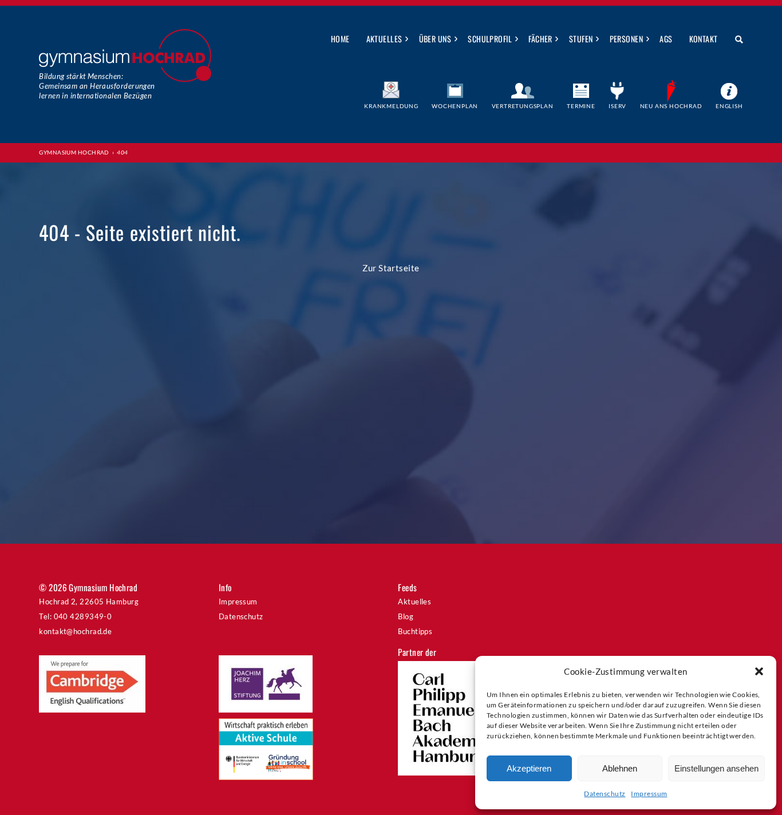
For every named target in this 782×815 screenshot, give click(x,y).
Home (340, 39)
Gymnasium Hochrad (74, 152)
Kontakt (703, 39)
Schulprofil (490, 39)
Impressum (649, 793)
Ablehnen (619, 768)
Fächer (540, 39)
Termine (581, 105)
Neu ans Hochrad (671, 105)
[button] (759, 671)
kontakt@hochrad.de (75, 631)
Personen (626, 39)
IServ (617, 105)
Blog (405, 616)
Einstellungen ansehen (716, 768)
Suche (734, 39)
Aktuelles (384, 39)
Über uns (435, 39)
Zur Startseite (390, 268)
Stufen (581, 39)
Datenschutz (604, 793)
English (729, 105)
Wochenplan (455, 105)
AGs (665, 39)
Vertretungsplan (523, 105)
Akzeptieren (529, 768)
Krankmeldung (391, 105)
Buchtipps (415, 631)
